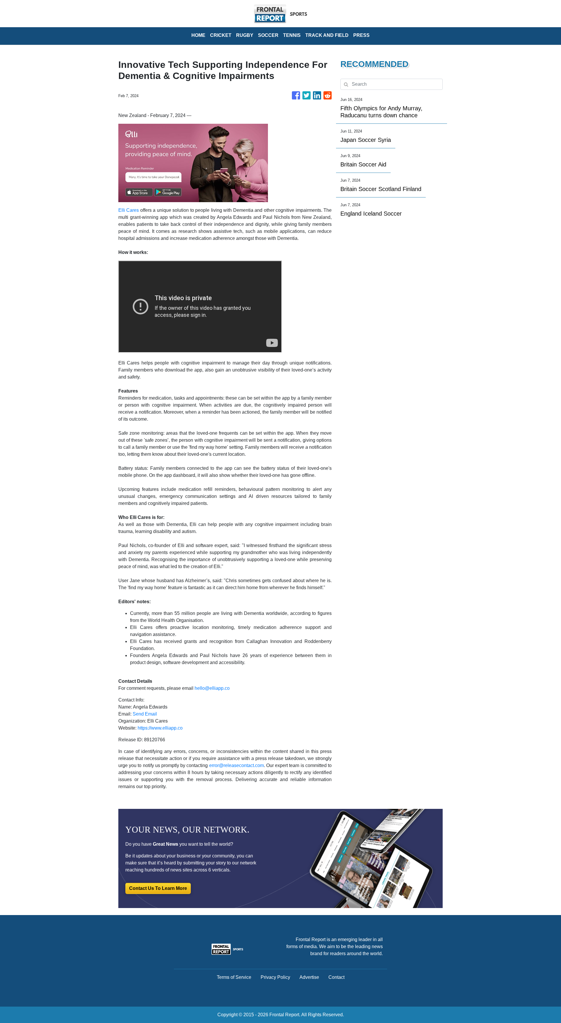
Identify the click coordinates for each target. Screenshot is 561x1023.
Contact (336, 977)
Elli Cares (128, 210)
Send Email (145, 713)
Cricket (220, 35)
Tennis (292, 35)
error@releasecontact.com (236, 765)
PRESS (361, 35)
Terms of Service (234, 977)
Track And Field (327, 35)
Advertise (309, 977)
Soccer (268, 35)
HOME (198, 35)
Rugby (244, 35)
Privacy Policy (275, 977)
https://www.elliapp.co (160, 727)
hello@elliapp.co (212, 688)
